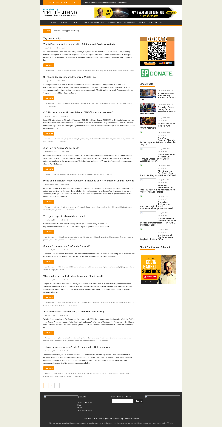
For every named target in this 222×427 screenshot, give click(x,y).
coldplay (66, 70)
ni (133, 267)
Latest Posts (146, 84)
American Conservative (68, 207)
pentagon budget (48, 376)
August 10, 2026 (164, 165)
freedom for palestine (84, 70)
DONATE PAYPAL (156, 22)
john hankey (114, 338)
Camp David (80, 267)
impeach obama (85, 207)
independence (77, 103)
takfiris (56, 240)
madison (124, 302)
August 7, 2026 (164, 180)
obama (80, 174)
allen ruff (69, 302)
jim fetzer (106, 338)
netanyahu (128, 267)
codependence (67, 103)
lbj (121, 267)
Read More (49, 65)
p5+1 (85, 174)
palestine (125, 70)
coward (87, 267)
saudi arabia (122, 103)
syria (51, 240)
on (49, 270)
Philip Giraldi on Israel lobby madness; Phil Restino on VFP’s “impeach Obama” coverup (88, 180)
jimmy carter (109, 267)
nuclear (104, 207)
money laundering (125, 338)
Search (139, 401)
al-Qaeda (68, 139)
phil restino (115, 207)
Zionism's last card (106, 174)
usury (69, 376)
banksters (61, 373)
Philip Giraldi (123, 207)
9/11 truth (57, 139)
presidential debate (61, 341)
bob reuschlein (69, 373)
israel (93, 70)
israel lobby (99, 70)
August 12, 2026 (164, 149)
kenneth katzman (115, 302)
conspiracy (84, 139)
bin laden (74, 139)
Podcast (75, 22)
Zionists (62, 305)
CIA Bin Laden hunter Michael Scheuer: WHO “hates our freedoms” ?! (79, 112)
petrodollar (114, 103)
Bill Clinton (72, 267)
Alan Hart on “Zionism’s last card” (61, 148)
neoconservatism (119, 139)
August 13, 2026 (164, 118)
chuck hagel (76, 302)
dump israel (91, 237)
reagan (53, 270)
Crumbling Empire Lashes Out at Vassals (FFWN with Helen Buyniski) (109, 2)
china (84, 237)
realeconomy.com (60, 376)
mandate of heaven (119, 237)
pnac (129, 302)
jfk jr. (101, 338)
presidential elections (75, 341)
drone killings (78, 338)
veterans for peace (49, 210)
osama (127, 139)
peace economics (125, 373)
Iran (68, 174)
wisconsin (55, 305)
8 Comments (73, 305)
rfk (57, 270)
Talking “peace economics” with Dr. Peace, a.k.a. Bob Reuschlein (76, 347)
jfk (103, 267)
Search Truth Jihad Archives (122, 397)
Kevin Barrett (61, 48)
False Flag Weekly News (93, 22)
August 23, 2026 (164, 90)
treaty (130, 207)
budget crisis (78, 237)
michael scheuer (107, 139)
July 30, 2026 (163, 213)
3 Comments (52, 106)
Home (53, 22)
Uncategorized (49, 70)
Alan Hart (57, 174)
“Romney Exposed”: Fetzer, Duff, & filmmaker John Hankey (73, 311)
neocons (129, 237)
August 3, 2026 (164, 196)
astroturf (60, 70)
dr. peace (78, 373)
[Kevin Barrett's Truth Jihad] (46, 22)
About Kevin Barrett (84, 402)
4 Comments (70, 210)
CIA (79, 139)
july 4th (97, 103)
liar (123, 267)
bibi (67, 267)
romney (85, 341)
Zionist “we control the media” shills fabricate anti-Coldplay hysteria (79, 44)
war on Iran (92, 341)
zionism (131, 70)
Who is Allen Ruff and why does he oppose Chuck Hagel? (73, 276)
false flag (63, 174)
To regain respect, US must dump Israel (64, 216)
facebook (73, 70)
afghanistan (69, 237)
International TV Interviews (122, 22)
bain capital (57, 338)
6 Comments (62, 141)
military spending (95, 373)
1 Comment (72, 240)
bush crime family (67, 338)
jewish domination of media (113, 70)
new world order (113, 373)
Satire (142, 22)
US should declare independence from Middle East (69, 77)
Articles (63, 22)
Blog (79, 405)
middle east (104, 103)
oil (109, 103)
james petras (104, 302)
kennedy (116, 267)
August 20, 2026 (164, 104)
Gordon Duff (87, 338)
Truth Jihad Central (84, 411)
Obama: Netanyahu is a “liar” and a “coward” (66, 246)
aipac (59, 103)
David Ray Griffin (86, 302)
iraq (103, 237)
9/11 (59, 267)
